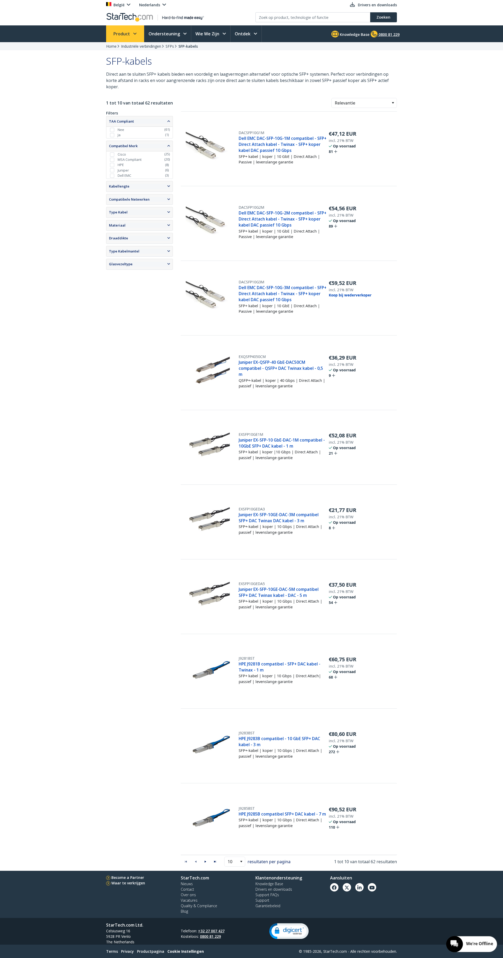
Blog (184, 911)
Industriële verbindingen (141, 46)
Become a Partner (127, 877)
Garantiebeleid (267, 905)
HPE (121, 164)
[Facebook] (334, 887)
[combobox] (364, 103)
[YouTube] (372, 887)
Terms (112, 951)
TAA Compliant (121, 121)
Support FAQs (267, 894)
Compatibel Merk (123, 146)
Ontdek (243, 34)
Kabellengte (119, 186)
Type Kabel (118, 212)
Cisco (122, 154)
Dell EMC (124, 175)
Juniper (123, 170)
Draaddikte (118, 238)
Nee (121, 129)
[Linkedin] (359, 887)
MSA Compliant (129, 159)
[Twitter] (347, 887)
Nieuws (187, 883)
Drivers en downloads (273, 889)
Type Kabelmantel (124, 251)
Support (262, 900)
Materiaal (117, 225)
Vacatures (189, 900)
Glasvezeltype (121, 264)
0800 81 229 (210, 936)
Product (122, 34)
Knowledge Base (354, 34)
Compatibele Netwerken (129, 199)
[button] (393, 103)
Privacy (127, 951)
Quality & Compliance (199, 905)
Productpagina (150, 951)
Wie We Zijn (207, 34)
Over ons (188, 894)
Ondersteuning (165, 34)
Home (111, 46)
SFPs (170, 46)
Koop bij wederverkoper (350, 295)
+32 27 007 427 (211, 930)
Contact (187, 889)
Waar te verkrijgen (128, 882)
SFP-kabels (188, 46)
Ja (119, 135)
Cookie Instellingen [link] (185, 951)
